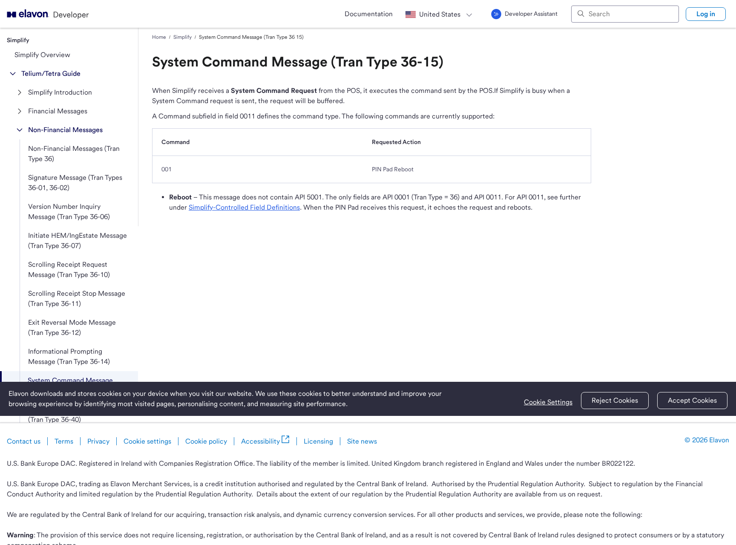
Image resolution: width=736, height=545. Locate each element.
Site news (362, 441)
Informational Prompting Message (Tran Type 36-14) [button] (69, 356)
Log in (705, 14)
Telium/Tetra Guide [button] (50, 73)
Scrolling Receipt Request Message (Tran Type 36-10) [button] (69, 269)
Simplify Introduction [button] (60, 92)
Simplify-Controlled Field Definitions (244, 207)
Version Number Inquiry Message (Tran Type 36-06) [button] (69, 211)
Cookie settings (147, 441)
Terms (64, 441)
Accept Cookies (692, 400)
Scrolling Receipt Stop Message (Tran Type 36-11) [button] (76, 298)
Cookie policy (206, 441)
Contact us (23, 441)
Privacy (98, 441)
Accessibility (260, 441)
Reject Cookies (615, 400)
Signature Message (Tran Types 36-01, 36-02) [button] (75, 182)
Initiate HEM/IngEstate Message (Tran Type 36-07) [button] (77, 240)
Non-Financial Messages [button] (65, 130)
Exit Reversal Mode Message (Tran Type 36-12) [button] (72, 327)
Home (159, 37)
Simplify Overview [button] (42, 55)
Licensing (318, 441)
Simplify (182, 37)
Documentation (369, 14)
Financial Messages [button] (57, 111)
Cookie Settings (548, 402)
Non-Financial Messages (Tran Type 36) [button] (74, 153)
